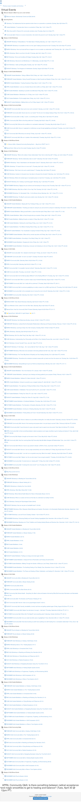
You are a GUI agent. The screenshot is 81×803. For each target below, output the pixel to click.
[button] (1, 1)
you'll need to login (47, 796)
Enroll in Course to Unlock (40, 798)
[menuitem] (1, 3)
